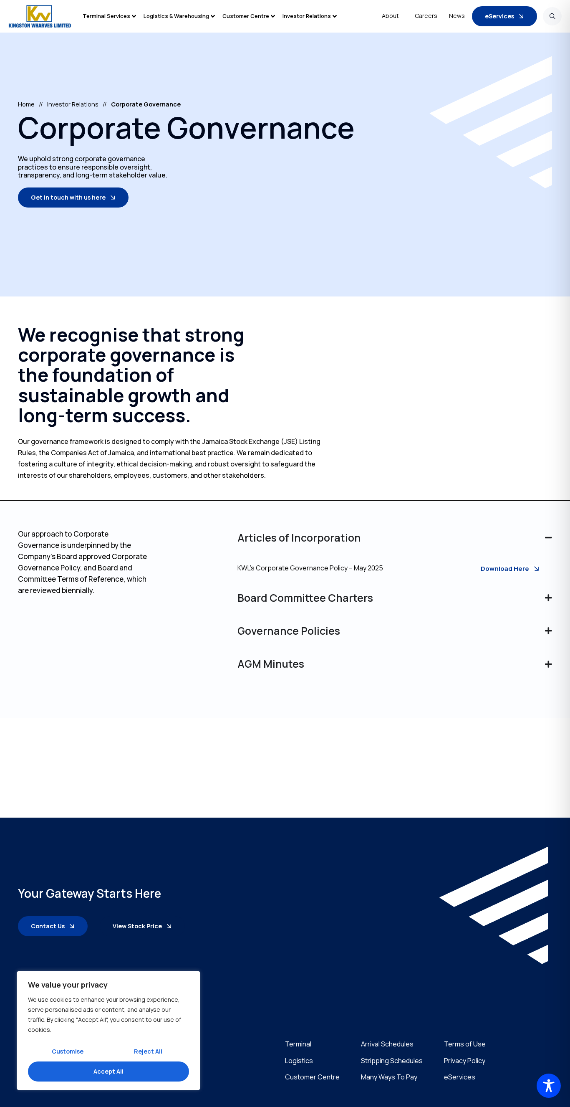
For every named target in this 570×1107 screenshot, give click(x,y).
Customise (67, 1051)
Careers (426, 16)
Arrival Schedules (387, 1044)
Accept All (108, 1071)
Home (26, 104)
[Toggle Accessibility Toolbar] (549, 1086)
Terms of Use (465, 1044)
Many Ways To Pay (389, 1077)
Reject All (148, 1051)
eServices (459, 1077)
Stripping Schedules (392, 1061)
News (457, 16)
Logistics (299, 1061)
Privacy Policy (464, 1061)
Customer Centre (312, 1077)
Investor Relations (72, 104)
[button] (113, 16)
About (390, 16)
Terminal (298, 1044)
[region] (108, 1030)
